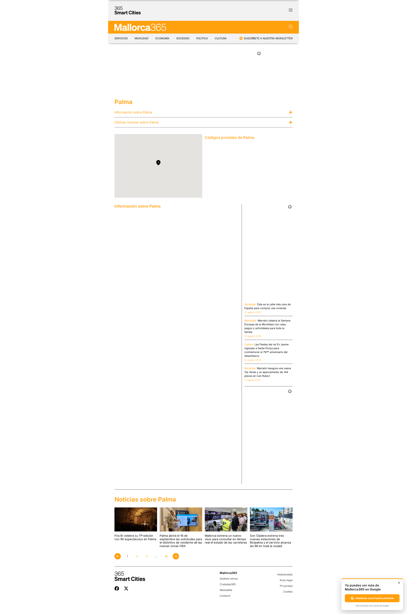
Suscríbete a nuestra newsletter (268, 38)
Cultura (221, 38)
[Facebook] (116, 588)
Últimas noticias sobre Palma (136, 122)
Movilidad (141, 38)
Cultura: (249, 344)
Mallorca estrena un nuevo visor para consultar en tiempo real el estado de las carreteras (226, 539)
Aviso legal (286, 580)
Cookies (288, 591)
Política (202, 38)
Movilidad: (250, 320)
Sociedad (182, 38)
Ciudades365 (228, 584)
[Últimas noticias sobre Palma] (291, 122)
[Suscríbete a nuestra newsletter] (241, 38)
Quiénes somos (229, 578)
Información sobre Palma (133, 112)
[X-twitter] (126, 588)
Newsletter (226, 590)
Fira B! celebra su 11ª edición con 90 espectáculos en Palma (135, 537)
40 (166, 555)
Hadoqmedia (285, 574)
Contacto (225, 595)
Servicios (121, 38)
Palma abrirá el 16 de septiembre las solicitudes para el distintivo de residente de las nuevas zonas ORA (181, 541)
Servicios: (250, 368)
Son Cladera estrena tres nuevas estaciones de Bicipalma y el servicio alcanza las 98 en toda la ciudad (270, 541)
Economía (162, 38)
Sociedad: (250, 304)
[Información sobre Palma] (291, 112)
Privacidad (286, 585)
